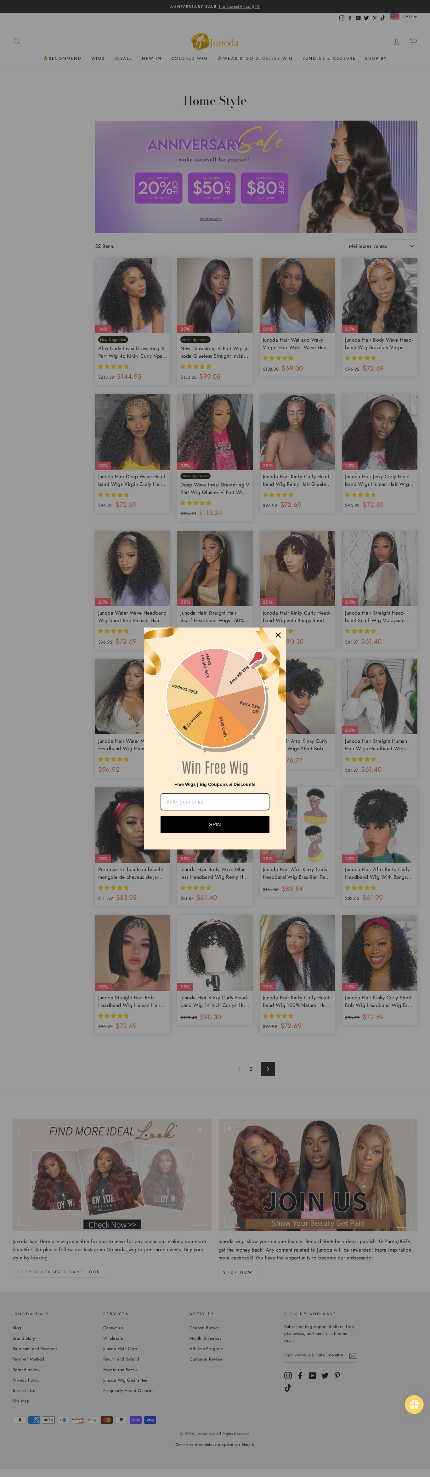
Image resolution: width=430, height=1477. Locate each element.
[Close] (278, 635)
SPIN (215, 824)
